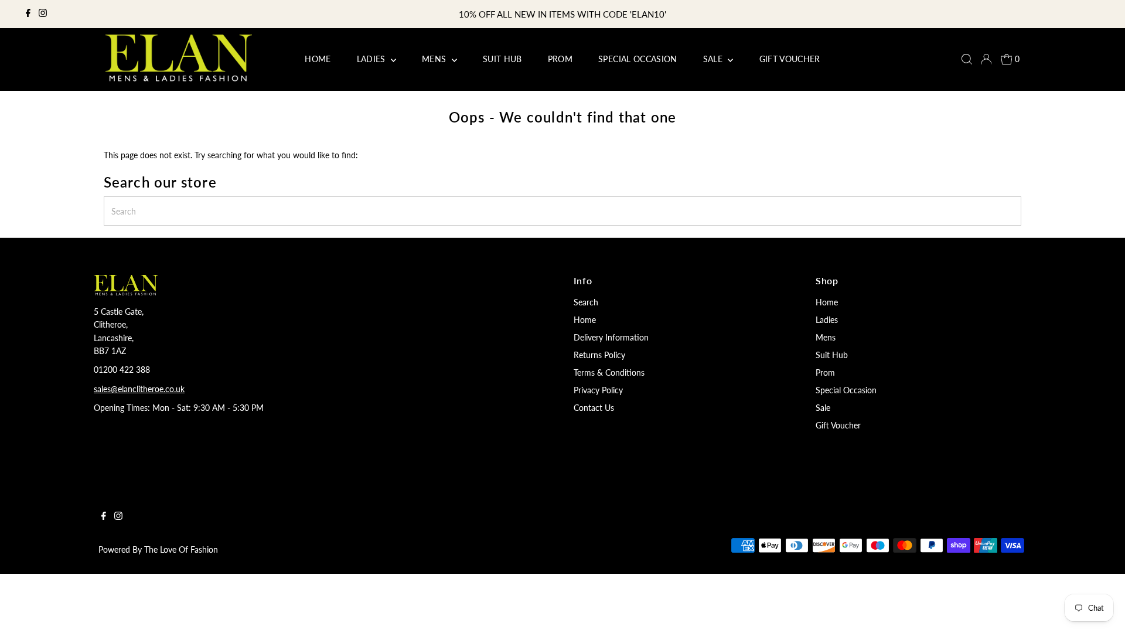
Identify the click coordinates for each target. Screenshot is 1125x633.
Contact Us (594, 408)
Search (586, 302)
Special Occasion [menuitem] (637, 59)
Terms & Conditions (609, 372)
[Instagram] (43, 14)
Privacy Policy (598, 390)
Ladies (827, 320)
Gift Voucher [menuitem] (789, 59)
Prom (825, 372)
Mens (826, 337)
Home (585, 320)
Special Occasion (846, 390)
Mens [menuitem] (435, 59)
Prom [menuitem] (560, 59)
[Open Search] (967, 59)
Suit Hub (832, 355)
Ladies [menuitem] (372, 59)
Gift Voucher (838, 425)
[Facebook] (28, 14)
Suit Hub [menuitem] (502, 59)
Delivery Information (611, 337)
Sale (823, 408)
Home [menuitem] (317, 59)
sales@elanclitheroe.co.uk (139, 389)
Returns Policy (599, 355)
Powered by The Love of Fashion (158, 549)
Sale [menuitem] (714, 59)
